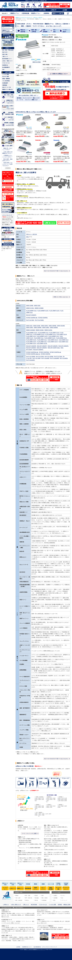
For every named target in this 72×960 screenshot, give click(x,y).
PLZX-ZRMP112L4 (31, 336)
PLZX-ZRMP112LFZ (53, 340)
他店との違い (5, 54)
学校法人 (27, 900)
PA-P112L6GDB (45, 358)
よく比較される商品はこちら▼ (59, 73)
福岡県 (36, 813)
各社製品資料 (5, 83)
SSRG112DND (29, 305)
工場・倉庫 (17, 897)
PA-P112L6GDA (64, 358)
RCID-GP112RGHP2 (38, 349)
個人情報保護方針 (6, 67)
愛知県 (62, 800)
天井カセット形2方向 (31, 234)
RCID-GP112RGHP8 (31, 346)
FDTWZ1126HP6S (43, 317)
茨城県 (54, 798)
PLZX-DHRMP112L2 (61, 338)
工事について (5, 56)
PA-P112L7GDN (36, 358)
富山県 (65, 798)
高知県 (59, 807)
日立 (62, 897)
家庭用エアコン (35, 13)
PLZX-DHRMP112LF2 (50, 338)
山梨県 (59, 800)
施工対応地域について (7, 58)
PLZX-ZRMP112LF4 (61, 334)
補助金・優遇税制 (6, 78)
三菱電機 (55, 897)
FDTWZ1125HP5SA (44, 352)
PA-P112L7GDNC (39, 320)
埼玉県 (48, 799)
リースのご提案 (5, 74)
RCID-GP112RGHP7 (42, 346)
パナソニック (64, 900)
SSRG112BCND (54, 327)
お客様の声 (53, 10)
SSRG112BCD (45, 327)
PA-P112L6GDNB (54, 358)
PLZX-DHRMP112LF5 (31, 332)
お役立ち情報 (42, 10)
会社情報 (18, 946)
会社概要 (65, 10)
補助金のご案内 (66, 904)
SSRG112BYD (44, 325)
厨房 (43, 895)
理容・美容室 (44, 897)
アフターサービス (6, 62)
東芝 (54, 900)
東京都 (51, 799)
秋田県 (36, 799)
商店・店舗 (27, 895)
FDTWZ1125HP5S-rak (55, 352)
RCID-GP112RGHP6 (53, 346)
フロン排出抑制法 (6, 80)
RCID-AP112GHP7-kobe (54, 347)
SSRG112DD (37, 305)
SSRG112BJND (61, 325)
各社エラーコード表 (6, 87)
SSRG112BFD (29, 327)
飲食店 (36, 895)
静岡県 (65, 800)
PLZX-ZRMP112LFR (42, 343)
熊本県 (50, 813)
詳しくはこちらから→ (18, 907)
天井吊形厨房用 (66, 884)
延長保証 (60, 904)
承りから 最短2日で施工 (9, 118)
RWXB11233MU (40, 330)
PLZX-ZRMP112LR (31, 343)
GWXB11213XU (30, 308)
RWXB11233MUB (30, 330)
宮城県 (39, 799)
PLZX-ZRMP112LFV (52, 341)
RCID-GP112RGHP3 (42, 347)
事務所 (16, 895)
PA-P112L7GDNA (49, 356)
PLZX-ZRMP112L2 (42, 340)
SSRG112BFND (38, 327)
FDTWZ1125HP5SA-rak (32, 352)
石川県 (62, 798)
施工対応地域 (34, 904)
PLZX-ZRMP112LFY (31, 341)
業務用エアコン (14, 13)
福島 (36, 800)
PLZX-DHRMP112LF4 (39, 334)
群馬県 (48, 798)
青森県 (39, 798)
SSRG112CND (36, 325)
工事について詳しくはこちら (60, 297)
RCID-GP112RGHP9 (31, 315)
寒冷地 (36, 900)
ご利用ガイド (15, 10)
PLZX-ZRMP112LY (42, 341)
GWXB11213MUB (39, 308)
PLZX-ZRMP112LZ (64, 340)
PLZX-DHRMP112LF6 (43, 310)
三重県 (42, 807)
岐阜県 (65, 799)
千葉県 (54, 799)
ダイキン (63, 895)
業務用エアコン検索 (57, 13)
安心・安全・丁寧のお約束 (7, 50)
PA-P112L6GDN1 (30, 360)
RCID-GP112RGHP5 (63, 346)
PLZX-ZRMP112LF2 (31, 340)
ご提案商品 (46, 13)
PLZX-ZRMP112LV (63, 341)
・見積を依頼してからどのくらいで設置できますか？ (7, 164)
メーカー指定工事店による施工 (9, 96)
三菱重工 (55, 895)
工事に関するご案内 (29, 10)
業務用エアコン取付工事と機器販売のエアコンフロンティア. (34, 949)
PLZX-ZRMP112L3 (39, 338)
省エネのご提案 (5, 76)
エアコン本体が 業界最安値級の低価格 (9, 124)
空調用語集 (4, 85)
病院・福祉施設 (18, 900)
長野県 (59, 799)
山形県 (42, 799)
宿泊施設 (37, 897)
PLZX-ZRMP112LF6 (54, 310)
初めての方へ (5, 52)
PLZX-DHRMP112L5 (43, 332)
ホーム (4, 10)
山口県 (51, 807)
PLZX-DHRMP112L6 (31, 310)
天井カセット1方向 (20, 884)
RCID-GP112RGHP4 (31, 347)
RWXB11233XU (48, 330)
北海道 (36, 798)
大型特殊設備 (25, 13)
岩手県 (42, 798)
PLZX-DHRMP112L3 (53, 336)
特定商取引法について (26, 946)
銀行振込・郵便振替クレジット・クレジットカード (8, 107)
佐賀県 (43, 813)
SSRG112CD (29, 325)
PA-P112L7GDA (58, 356)
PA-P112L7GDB (40, 356)
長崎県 (40, 813)
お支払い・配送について (7, 60)
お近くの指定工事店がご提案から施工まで (10, 101)
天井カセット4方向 (5, 884)
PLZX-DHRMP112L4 (50, 334)
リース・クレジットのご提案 (29, 833)
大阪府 (36, 807)
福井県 (62, 799)
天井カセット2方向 (13, 884)
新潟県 (59, 798)
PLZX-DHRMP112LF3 (42, 336)
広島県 (48, 807)
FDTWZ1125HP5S (45, 354)
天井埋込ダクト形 (58, 884)
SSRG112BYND (53, 325)
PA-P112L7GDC (30, 320)
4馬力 (27, 237)
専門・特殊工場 (28, 897)
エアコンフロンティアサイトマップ (49, 946)
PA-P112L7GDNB (30, 356)
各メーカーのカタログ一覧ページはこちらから (56, 270)
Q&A (3, 69)
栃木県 (51, 798)
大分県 (46, 813)
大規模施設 (44, 900)
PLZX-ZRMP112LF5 (54, 332)
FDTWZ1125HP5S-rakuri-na (33, 354)
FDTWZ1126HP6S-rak (32, 317)
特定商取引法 (5, 65)
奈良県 (39, 807)
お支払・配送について (16, 904)
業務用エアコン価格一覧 (7, 89)
